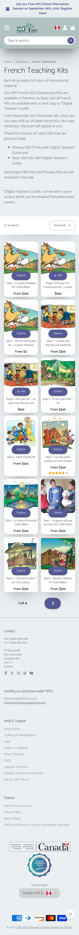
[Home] (27, 28)
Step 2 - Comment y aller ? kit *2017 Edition (21, 564)
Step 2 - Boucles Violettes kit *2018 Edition (58, 564)
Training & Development (19, 735)
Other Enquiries (14, 754)
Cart (72, 27)
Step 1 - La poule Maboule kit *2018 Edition (21, 269)
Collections (21, 62)
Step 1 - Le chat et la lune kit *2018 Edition (21, 506)
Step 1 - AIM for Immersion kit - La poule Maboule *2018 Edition (21, 327)
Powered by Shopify (61, 927)
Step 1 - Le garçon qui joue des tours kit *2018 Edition (58, 506)
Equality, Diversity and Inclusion (24, 773)
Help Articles (12, 729)
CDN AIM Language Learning (33, 927)
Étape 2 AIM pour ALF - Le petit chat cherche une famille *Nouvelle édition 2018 (21, 385)
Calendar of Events (16, 767)
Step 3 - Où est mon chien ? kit (58, 385)
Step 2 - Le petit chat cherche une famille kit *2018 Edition (58, 327)
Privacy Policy (12, 812)
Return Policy (12, 819)
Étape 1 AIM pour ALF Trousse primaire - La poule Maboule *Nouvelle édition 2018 (58, 269)
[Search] (70, 40)
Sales (7, 742)
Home (7, 62)
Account (65, 27)
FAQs (7, 761)
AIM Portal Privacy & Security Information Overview (36, 825)
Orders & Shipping (15, 748)
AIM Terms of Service (17, 806)
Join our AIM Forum (16, 780)
